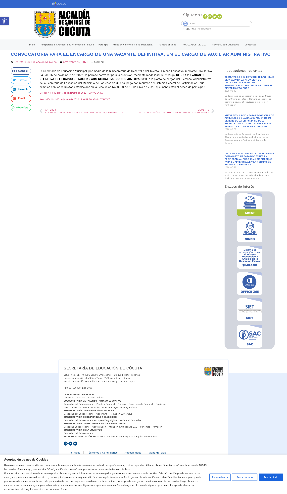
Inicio (32, 44)
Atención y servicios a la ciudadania (132, 44)
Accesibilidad (133, 452)
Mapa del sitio (157, 452)
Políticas (74, 452)
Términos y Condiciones (102, 452)
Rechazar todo (245, 477)
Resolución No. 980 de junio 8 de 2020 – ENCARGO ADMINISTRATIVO (75, 99)
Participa (103, 44)
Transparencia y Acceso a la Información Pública (66, 44)
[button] (4, 21)
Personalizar (219, 477)
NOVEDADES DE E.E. (194, 44)
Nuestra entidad (167, 44)
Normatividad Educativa (225, 44)
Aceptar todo (271, 477)
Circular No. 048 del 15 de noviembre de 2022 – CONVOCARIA (71, 93)
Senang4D (218, 28)
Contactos (250, 44)
